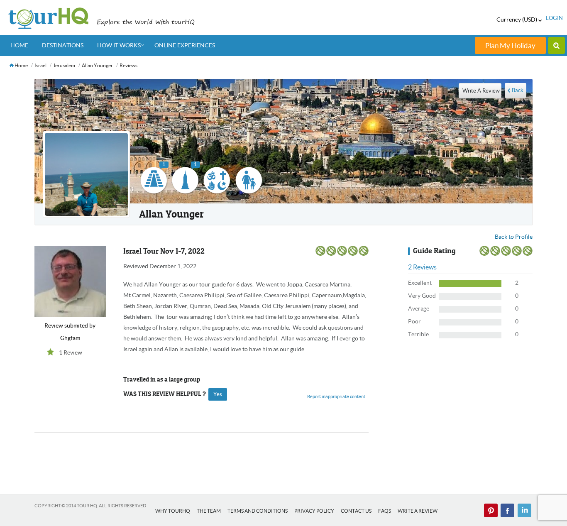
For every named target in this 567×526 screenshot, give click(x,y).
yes (217, 394)
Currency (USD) (517, 19)
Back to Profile (514, 236)
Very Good (422, 295)
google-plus (524, 511)
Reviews (128, 65)
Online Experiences (184, 45)
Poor (414, 321)
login (554, 18)
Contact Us (356, 511)
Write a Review (417, 511)
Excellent (420, 282)
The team (209, 511)
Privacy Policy (314, 511)
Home (19, 45)
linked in (491, 511)
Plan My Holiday (510, 45)
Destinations (62, 45)
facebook (508, 511)
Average (418, 308)
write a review (481, 91)
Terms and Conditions (257, 511)
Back (517, 90)
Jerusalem (64, 65)
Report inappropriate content (336, 396)
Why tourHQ (172, 511)
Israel (40, 65)
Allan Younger (97, 65)
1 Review (70, 352)
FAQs (384, 511)
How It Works (119, 45)
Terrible (418, 334)
